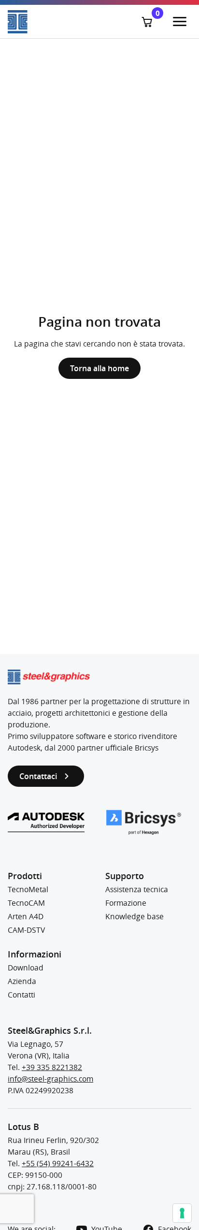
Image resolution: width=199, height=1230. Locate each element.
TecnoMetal (28, 889)
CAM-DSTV (26, 930)
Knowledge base (134, 917)
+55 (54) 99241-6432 (58, 1163)
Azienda (22, 981)
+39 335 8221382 (52, 1067)
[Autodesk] (46, 822)
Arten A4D (25, 917)
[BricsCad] (143, 822)
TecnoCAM (26, 903)
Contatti (21, 995)
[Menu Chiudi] (179, 21)
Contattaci (38, 776)
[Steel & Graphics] (54, 21)
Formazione (125, 903)
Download (25, 968)
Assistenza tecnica (136, 889)
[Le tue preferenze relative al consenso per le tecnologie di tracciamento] (182, 1213)
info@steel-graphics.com (50, 1079)
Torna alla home (99, 368)
